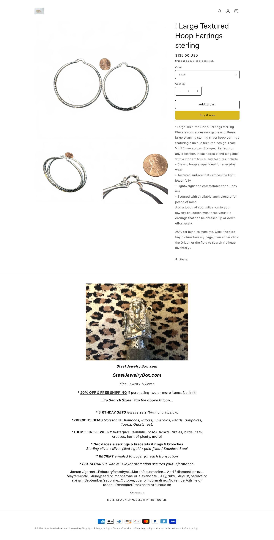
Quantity (180, 83)
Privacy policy (102, 528)
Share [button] (183, 259)
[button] (220, 11)
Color (178, 67)
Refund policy (190, 528)
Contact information (167, 528)
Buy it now (207, 115)
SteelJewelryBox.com (56, 528)
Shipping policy (143, 528)
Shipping (180, 60)
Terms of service (122, 528)
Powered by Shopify (79, 528)
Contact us (137, 492)
